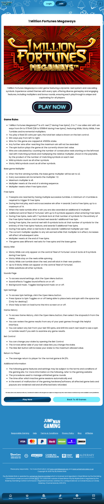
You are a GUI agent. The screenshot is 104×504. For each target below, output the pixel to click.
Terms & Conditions (49, 433)
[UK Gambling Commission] (52, 456)
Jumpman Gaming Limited (40, 476)
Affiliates (89, 433)
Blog (79, 433)
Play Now (27, 399)
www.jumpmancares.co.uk (82, 469)
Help (35, 433)
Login (49, 3)
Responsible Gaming (20, 433)
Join (61, 3)
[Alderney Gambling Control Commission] (85, 456)
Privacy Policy (68, 433)
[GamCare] (15, 456)
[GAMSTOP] (36, 456)
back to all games (76, 399)
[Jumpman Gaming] (52, 427)
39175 (37, 478)
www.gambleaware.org (59, 469)
